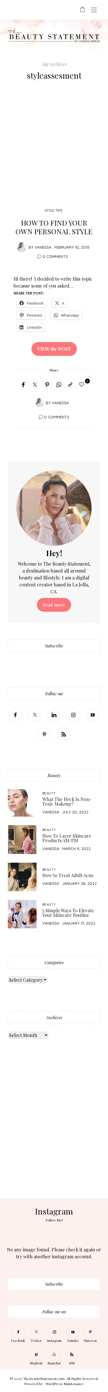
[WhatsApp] (58, 384)
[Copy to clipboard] (70, 384)
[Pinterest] (47, 384)
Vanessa (43, 247)
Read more (54, 605)
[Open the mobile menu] (94, 10)
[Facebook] (23, 384)
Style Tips (53, 210)
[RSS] (63, 734)
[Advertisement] (54, 146)
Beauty (49, 793)
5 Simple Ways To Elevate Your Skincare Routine (68, 912)
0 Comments (55, 256)
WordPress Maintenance (65, 1383)
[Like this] (82, 384)
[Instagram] (73, 714)
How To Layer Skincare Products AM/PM (66, 838)
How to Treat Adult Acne (68, 875)
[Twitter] (35, 384)
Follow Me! (54, 1220)
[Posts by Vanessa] (21, 247)
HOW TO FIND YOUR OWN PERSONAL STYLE (54, 227)
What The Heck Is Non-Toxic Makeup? (67, 801)
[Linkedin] (54, 714)
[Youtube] (92, 714)
